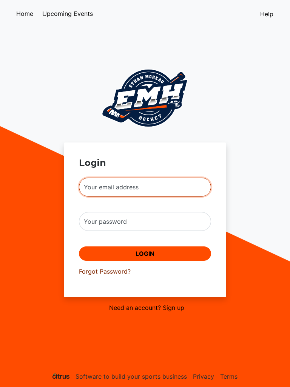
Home (24, 13)
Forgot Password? (105, 271)
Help (266, 14)
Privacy (203, 376)
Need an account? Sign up (146, 307)
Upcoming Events (67, 13)
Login (145, 253)
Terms (229, 376)
